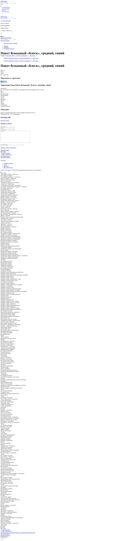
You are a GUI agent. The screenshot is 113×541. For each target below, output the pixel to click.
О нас (5, 164)
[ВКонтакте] (1, 82)
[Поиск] (15, 18)
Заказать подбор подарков (10, 43)
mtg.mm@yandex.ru (6, 157)
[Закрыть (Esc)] (1, 538)
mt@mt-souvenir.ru (5, 25)
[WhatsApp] (4, 82)
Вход (9, 535)
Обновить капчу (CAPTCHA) (8, 147)
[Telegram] (6, 82)
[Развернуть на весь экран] (2, 538)
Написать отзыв (5, 120)
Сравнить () (31, 532)
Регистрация (4, 535)
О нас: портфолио (6, 8)
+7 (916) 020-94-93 (5, 21)
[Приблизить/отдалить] (4, 538)
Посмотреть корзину (6, 37)
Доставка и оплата (6, 7)
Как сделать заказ (5, 11)
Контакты (4, 10)
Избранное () (24, 532)
